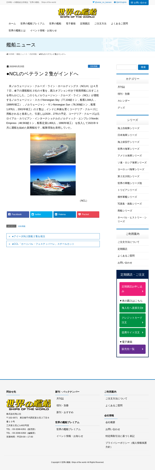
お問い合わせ (140, 2)
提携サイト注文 (131, 332)
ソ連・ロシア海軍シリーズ (132, 162)
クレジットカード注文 (132, 320)
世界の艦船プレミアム (68, 429)
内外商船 (93, 66)
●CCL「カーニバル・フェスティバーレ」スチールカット (43, 244)
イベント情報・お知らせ (69, 436)
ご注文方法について (128, 242)
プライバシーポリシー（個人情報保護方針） (126, 445)
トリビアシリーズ (127, 190)
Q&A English (121, 2)
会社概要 (110, 422)
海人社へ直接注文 (132, 307)
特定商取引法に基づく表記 (120, 436)
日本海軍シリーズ (127, 135)
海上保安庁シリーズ (128, 142)
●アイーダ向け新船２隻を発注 (28, 236)
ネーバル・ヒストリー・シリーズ (132, 219)
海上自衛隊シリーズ (128, 128)
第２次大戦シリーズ (128, 176)
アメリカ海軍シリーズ (130, 155)
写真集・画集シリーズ (130, 203)
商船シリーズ (125, 210)
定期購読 (122, 249)
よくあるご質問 (126, 255)
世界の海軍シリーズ (128, 148)
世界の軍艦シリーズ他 (130, 183)
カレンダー (124, 100)
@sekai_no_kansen (103, 2)
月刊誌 (121, 87)
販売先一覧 (128, 349)
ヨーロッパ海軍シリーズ (131, 169)
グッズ (121, 107)
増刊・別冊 (124, 94)
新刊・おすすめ (64, 412)
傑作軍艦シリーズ (127, 197)
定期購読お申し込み (132, 289)
